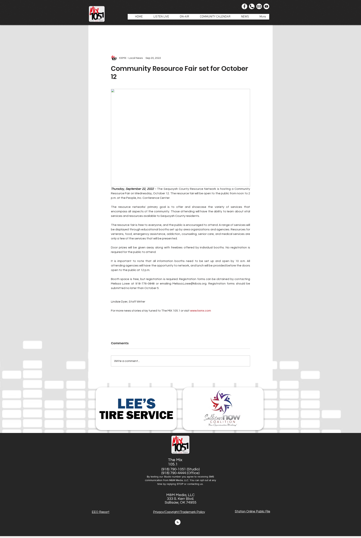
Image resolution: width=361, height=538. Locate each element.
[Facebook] (244, 6)
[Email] (259, 6)
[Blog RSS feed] (177, 522)
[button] (182, 16)
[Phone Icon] (252, 6)
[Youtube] (266, 6)
